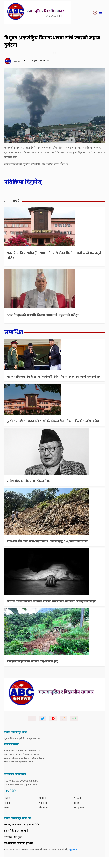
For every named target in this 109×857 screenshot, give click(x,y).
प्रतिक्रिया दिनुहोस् (23, 182)
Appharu (73, 849)
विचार (76, 803)
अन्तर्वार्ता (42, 798)
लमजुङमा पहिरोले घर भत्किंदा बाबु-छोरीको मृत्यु (32, 661)
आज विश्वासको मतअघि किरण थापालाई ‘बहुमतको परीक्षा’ (43, 315)
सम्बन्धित (13, 332)
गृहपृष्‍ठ (7, 798)
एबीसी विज (43, 803)
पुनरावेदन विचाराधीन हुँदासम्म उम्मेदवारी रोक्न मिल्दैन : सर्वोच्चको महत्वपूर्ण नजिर (54, 255)
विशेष (6, 808)
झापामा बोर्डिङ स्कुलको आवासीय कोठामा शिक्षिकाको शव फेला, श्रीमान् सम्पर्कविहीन (51, 601)
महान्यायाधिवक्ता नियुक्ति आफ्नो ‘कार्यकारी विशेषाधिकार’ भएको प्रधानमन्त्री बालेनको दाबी (54, 376)
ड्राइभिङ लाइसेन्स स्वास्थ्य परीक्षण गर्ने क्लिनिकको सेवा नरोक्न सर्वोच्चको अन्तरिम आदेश (53, 421)
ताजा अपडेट (13, 201)
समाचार (7, 803)
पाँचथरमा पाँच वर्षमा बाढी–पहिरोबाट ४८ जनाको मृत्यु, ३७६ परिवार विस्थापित (47, 541)
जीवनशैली (43, 808)
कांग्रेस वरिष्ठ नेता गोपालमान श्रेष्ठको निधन (29, 481)
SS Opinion (79, 808)
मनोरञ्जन (77, 798)
